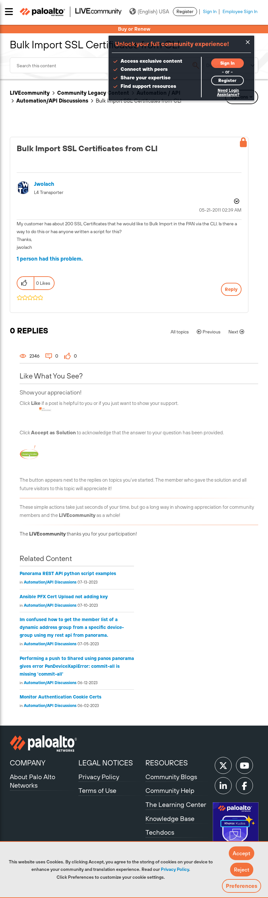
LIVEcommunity (30, 93)
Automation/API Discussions (52, 101)
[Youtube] (244, 765)
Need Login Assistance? (228, 92)
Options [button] (236, 201)
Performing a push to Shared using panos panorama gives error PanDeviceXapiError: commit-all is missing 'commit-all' (77, 666)
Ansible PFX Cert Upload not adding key (64, 596)
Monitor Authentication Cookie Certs (60, 696)
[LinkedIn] (223, 785)
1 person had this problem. (50, 259)
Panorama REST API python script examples (68, 573)
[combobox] (106, 65)
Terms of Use (97, 790)
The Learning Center (175, 804)
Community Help (169, 790)
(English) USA (153, 11)
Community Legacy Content (93, 93)
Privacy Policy (175, 869)
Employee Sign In (240, 11)
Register (184, 11)
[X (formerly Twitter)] (223, 765)
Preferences (241, 886)
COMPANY (27, 763)
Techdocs (159, 832)
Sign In (210, 11)
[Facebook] (244, 785)
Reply (231, 289)
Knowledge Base (169, 818)
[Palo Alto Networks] (43, 743)
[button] (241, 853)
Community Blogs (171, 776)
